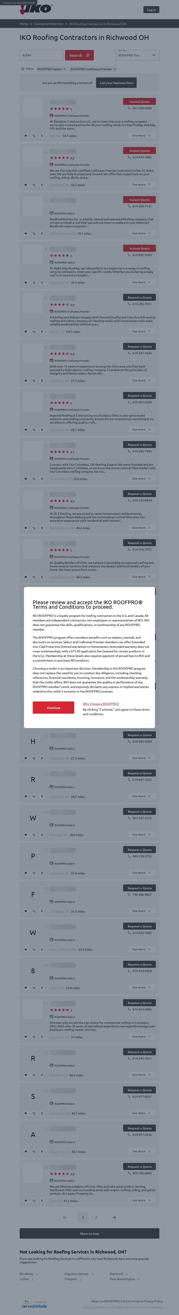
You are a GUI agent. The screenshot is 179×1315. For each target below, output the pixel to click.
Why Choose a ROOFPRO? (101, 704)
